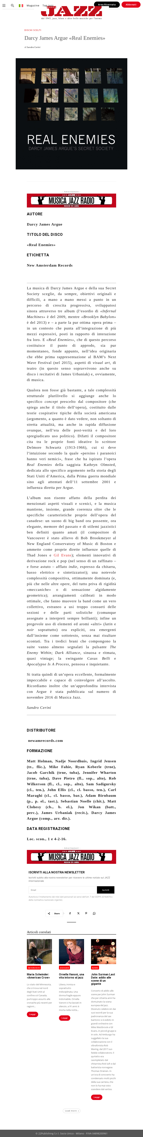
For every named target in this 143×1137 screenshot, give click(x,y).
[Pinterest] (86, 913)
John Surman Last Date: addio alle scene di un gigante (103, 979)
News (95, 968)
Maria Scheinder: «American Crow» (38, 976)
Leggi (32, 1014)
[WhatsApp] (94, 913)
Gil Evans (63, 555)
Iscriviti (105, 890)
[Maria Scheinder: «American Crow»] (39, 951)
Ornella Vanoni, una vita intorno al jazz (71, 976)
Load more (71, 1110)
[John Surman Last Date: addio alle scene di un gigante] (103, 951)
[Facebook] (70, 913)
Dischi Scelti (32, 30)
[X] (78, 913)
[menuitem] (21, 5)
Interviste (34, 968)
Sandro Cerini (33, 47)
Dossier (64, 968)
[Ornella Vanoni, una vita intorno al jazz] (71, 951)
